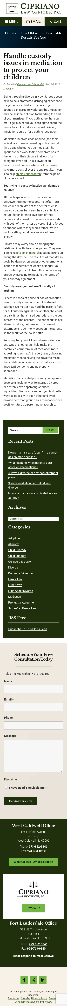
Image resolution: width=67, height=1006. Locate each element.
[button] (11, 20)
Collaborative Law (19, 561)
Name (8, 681)
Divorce (13, 567)
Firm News (15, 585)
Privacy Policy (39, 998)
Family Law (15, 579)
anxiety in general (27, 252)
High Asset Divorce (20, 591)
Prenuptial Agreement (22, 602)
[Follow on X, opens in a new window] (33, 980)
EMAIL (36, 21)
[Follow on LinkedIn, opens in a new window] (43, 980)
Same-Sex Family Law (22, 608)
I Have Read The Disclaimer (28, 787)
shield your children (28, 174)
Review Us (33, 908)
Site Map (25, 998)
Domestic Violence (20, 573)
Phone (8, 717)
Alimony (13, 544)
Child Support (17, 555)
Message (10, 735)
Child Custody (17, 550)
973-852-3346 (38, 846)
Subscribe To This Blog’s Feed (27, 629)
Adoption (14, 538)
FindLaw (47, 1001)
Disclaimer (11, 779)
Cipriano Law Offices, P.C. (30, 84)
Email (9, 699)
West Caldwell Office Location (33, 862)
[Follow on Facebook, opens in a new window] (24, 980)
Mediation (8, 88)
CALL (58, 22)
